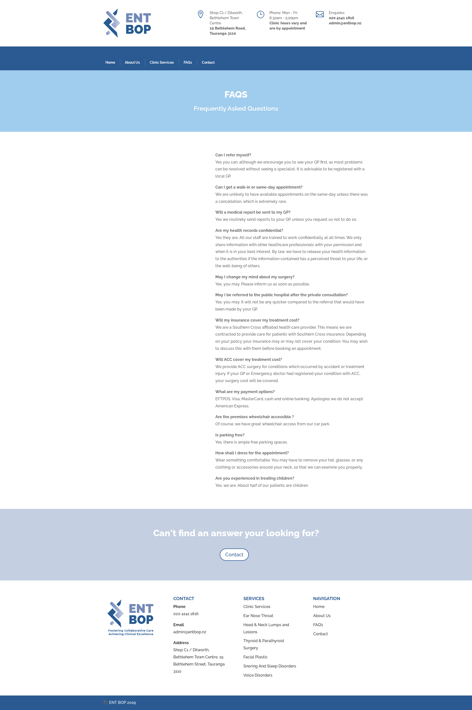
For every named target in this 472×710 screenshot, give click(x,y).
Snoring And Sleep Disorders (269, 666)
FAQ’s (318, 624)
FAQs (188, 62)
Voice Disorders (257, 675)
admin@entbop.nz (189, 632)
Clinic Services (162, 62)
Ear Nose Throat (258, 615)
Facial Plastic (255, 657)
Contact (208, 62)
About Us (132, 62)
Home (110, 62)
